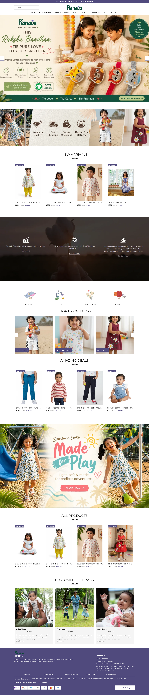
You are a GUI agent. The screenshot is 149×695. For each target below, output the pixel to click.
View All (74, 158)
